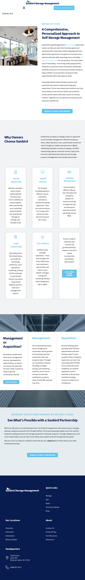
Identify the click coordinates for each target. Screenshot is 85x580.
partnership (70, 45)
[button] (24, 8)
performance (53, 94)
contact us (51, 441)
